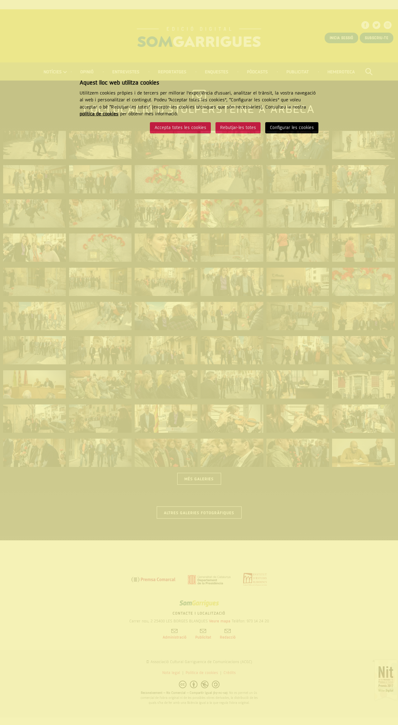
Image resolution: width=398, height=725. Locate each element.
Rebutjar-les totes (238, 128)
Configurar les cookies (292, 128)
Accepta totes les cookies (180, 128)
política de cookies (99, 114)
